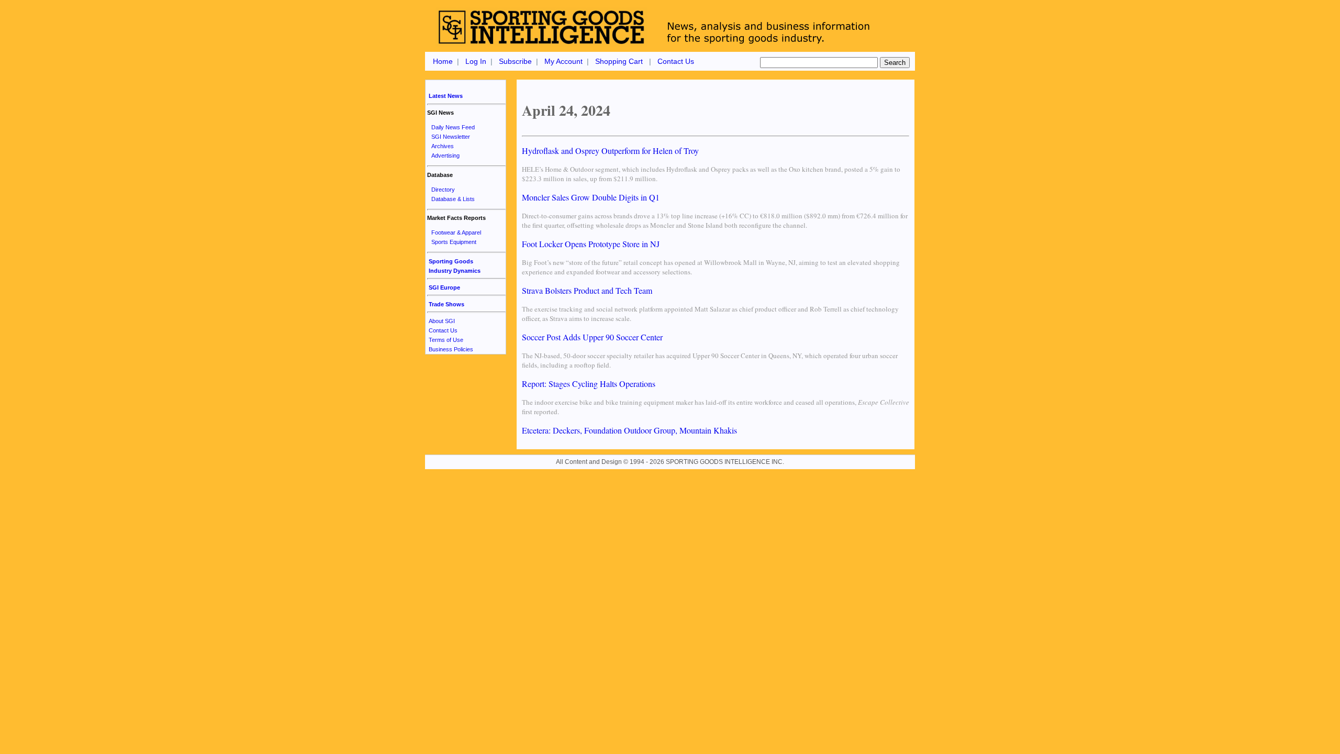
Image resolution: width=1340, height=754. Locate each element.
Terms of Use (446, 340)
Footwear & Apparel (456, 232)
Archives (442, 146)
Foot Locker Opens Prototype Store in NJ (591, 243)
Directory (443, 189)
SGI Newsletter (450, 137)
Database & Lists (453, 199)
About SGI (442, 321)
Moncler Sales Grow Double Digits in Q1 (591, 197)
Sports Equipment (453, 242)
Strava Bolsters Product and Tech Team (587, 290)
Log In (475, 61)
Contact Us (675, 61)
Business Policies (451, 349)
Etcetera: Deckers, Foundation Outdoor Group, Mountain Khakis (629, 430)
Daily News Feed (453, 127)
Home (443, 61)
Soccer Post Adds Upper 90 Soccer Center (592, 336)
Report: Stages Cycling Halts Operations (588, 383)
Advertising (445, 155)
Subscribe (515, 61)
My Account (563, 61)
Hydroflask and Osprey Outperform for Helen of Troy (610, 150)
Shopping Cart (619, 61)
